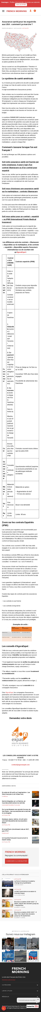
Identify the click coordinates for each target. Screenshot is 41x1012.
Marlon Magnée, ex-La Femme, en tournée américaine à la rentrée (13, 802)
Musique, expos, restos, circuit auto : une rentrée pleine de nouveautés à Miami (15, 821)
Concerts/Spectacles (11, 805)
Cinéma (5, 796)
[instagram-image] (8, 944)
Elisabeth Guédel (19, 907)
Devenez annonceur (8, 980)
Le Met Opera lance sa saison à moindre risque (25, 892)
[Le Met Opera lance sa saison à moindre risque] (7, 893)
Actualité (25, 28)
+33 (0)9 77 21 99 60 (14, 760)
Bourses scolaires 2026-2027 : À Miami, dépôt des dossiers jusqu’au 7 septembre (26, 903)
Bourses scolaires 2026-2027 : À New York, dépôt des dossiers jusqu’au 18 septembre (25, 914)
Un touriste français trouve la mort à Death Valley (15, 839)
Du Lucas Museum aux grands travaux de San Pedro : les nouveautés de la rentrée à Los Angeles (16, 811)
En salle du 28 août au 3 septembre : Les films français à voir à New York (16, 793)
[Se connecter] (30, 11)
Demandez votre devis (20, 718)
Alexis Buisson (18, 884)
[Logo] (17, 11)
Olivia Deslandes (19, 895)
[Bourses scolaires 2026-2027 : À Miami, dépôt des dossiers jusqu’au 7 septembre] (7, 903)
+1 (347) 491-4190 (33, 760)
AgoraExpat (21, 252)
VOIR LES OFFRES (21, 4)
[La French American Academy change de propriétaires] (7, 883)
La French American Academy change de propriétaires (24, 882)
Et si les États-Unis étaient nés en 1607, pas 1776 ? (15, 830)
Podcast (5, 833)
